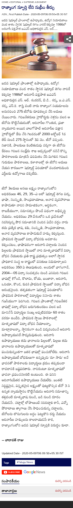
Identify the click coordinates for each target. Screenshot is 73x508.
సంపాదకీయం (10, 481)
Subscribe (14, 472)
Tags (6, 462)
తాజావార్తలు (9, 490)
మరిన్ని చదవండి (63, 481)
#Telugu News (25, 462)
